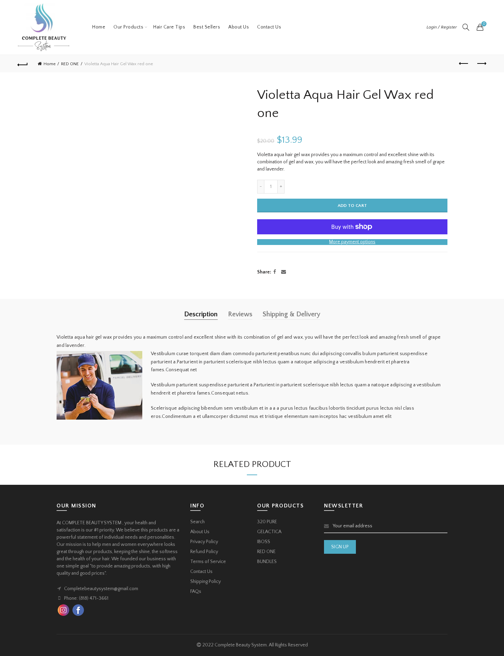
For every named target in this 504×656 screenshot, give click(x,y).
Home (98, 27)
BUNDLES (267, 561)
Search (197, 522)
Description (201, 314)
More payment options (352, 242)
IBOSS (263, 541)
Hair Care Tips (169, 27)
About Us (238, 27)
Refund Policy (204, 551)
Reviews (240, 314)
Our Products (128, 27)
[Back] (23, 64)
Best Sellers (206, 27)
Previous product (463, 64)
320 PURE (267, 522)
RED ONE (70, 63)
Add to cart (352, 205)
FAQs (195, 591)
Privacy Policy (204, 541)
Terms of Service (208, 561)
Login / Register (442, 27)
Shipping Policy (205, 581)
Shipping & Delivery (291, 314)
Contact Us (269, 27)
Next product (481, 64)
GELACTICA (269, 532)
